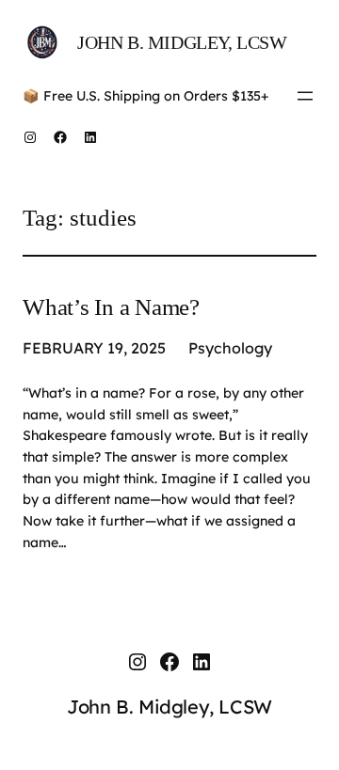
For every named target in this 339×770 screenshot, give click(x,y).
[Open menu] (305, 96)
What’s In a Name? (111, 307)
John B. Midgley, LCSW (182, 42)
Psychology (230, 347)
